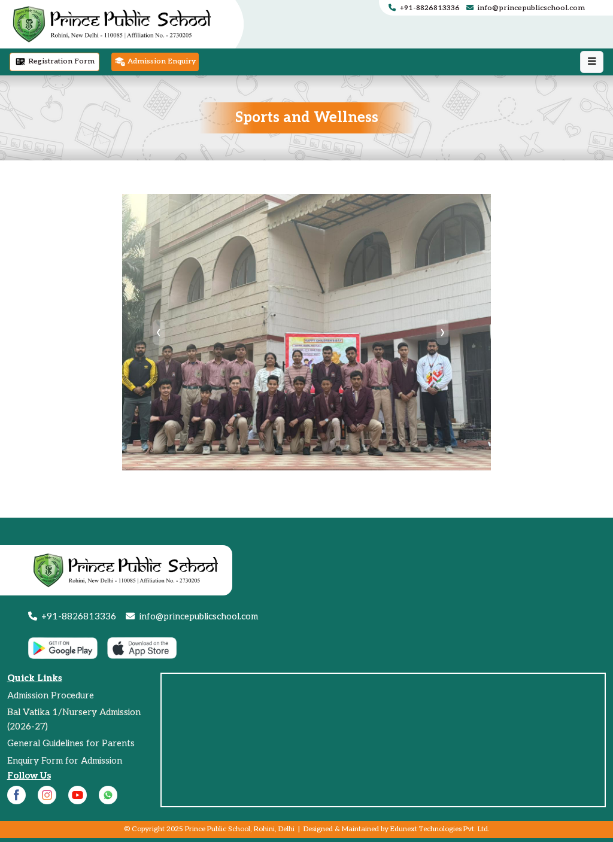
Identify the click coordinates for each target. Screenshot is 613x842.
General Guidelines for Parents (71, 743)
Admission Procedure (50, 695)
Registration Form (60, 61)
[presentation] (159, 332)
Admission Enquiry (161, 61)
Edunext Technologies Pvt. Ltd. (440, 829)
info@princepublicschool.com (530, 8)
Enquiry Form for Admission (64, 760)
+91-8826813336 (430, 8)
